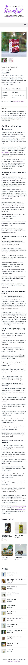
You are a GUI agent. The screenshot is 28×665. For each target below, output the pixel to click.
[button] (24, 34)
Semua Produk (20, 101)
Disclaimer (10, 661)
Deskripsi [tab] (3, 108)
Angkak (8, 67)
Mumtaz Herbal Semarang (19, 506)
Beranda (3, 67)
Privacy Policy (17, 661)
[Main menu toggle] (25, 24)
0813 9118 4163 (5, 152)
